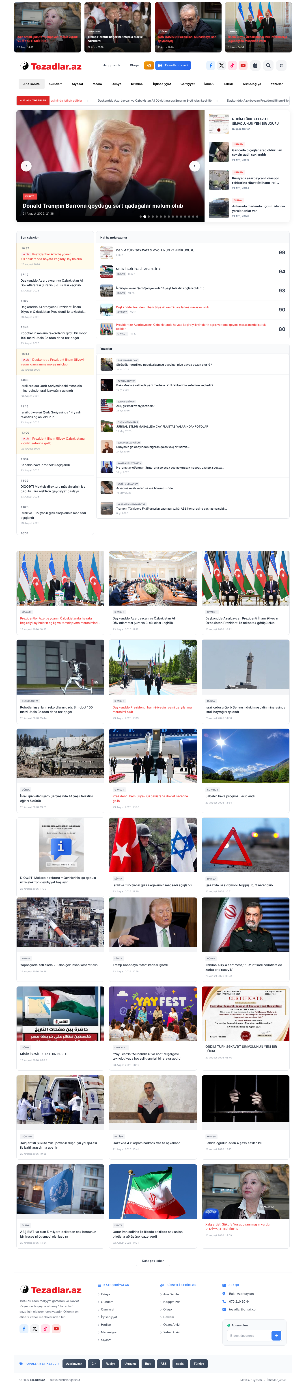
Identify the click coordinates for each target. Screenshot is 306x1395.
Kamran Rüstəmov (129, 463)
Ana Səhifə (171, 1294)
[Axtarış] (268, 65)
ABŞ (164, 1363)
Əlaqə (134, 65)
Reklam (168, 1317)
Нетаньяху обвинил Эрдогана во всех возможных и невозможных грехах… (170, 467)
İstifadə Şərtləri (277, 1380)
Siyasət (77, 84)
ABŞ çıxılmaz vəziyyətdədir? (135, 406)
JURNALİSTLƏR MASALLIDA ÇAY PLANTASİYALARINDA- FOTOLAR (162, 426)
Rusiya (110, 1363)
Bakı (148, 1363)
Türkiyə (199, 1363)
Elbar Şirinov (126, 401)
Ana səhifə (31, 84)
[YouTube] (243, 65)
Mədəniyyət (109, 1332)
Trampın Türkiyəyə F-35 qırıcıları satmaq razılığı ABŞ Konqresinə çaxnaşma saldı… (171, 508)
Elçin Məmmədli (128, 422)
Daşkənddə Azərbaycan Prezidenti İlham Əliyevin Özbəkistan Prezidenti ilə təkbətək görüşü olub (232, 100)
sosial (180, 1363)
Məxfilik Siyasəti (251, 1380)
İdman (209, 84)
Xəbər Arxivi (171, 1332)
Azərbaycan (74, 1363)
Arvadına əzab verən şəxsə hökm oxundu (144, 488)
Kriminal (137, 84)
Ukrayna (130, 1363)
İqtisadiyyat (162, 84)
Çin (94, 1363)
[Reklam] (149, 65)
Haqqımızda (112, 65)
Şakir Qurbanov (128, 483)
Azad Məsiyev (126, 381)
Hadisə (106, 1324)
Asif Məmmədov (128, 360)
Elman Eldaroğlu (129, 442)
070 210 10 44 (239, 1301)
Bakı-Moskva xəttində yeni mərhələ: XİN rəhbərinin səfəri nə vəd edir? (164, 385)
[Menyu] (281, 65)
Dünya (116, 84)
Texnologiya (251, 84)
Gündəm (55, 84)
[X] (221, 65)
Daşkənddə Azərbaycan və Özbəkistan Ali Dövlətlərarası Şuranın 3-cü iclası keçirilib (94, 100)
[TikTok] (232, 65)
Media (97, 84)
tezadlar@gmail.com (243, 1309)
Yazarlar (277, 84)
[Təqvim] (255, 65)
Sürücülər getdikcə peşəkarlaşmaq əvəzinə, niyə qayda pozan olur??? (164, 364)
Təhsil (228, 84)
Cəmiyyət (188, 84)
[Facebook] (210, 65)
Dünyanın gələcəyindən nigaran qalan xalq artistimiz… (153, 447)
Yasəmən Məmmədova (131, 504)
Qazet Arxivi (171, 1324)
